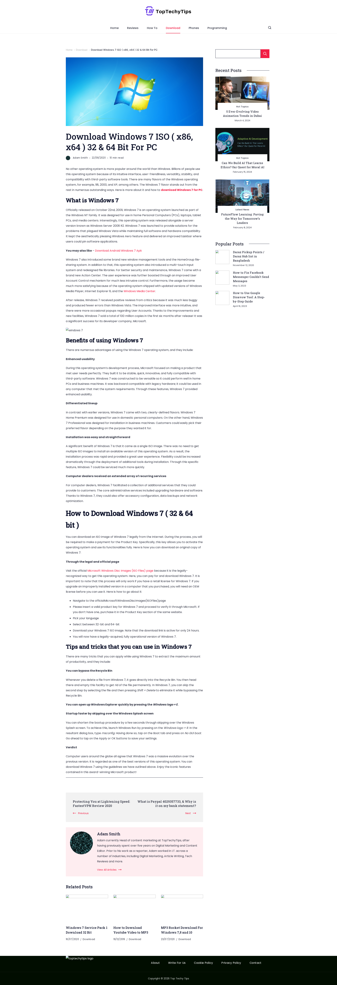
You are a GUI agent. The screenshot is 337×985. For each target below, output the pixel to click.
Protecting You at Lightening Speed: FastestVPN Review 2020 (101, 803)
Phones (194, 28)
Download (173, 28)
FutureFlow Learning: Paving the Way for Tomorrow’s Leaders (242, 218)
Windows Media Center (139, 291)
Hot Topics (242, 106)
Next (188, 813)
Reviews (132, 28)
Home (114, 28)
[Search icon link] (269, 28)
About (155, 963)
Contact (256, 963)
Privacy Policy (231, 963)
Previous (83, 813)
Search (265, 53)
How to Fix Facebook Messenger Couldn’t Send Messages (251, 277)
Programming (217, 28)
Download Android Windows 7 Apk (118, 251)
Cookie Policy (203, 963)
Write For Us (177, 963)
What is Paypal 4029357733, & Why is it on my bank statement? (166, 803)
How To (152, 28)
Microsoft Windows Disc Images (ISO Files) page (120, 571)
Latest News (242, 209)
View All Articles (107, 869)
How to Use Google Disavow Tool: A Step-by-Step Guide (249, 297)
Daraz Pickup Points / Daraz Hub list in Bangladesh (248, 256)
